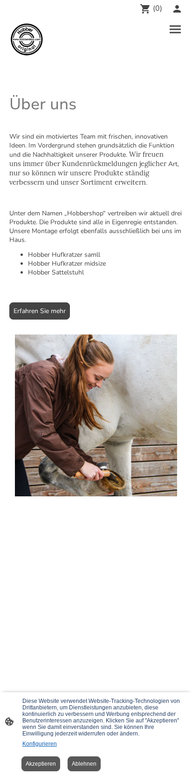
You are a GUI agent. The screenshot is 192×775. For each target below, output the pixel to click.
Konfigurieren (39, 744)
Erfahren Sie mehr (40, 311)
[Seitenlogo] (26, 39)
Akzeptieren (41, 764)
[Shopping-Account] (177, 8)
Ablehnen (84, 764)
